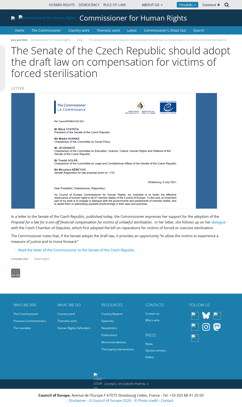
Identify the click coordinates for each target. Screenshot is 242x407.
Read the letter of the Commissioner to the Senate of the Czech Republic (76, 250)
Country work (78, 30)
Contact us (152, 314)
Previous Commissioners (29, 321)
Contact (167, 400)
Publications (109, 335)
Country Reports (112, 314)
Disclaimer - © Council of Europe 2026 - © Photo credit (114, 400)
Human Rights (62, 4)
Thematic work (108, 30)
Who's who (152, 320)
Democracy (89, 4)
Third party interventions (117, 349)
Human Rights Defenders (74, 328)
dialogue (218, 222)
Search (198, 30)
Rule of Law (114, 4)
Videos (149, 357)
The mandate (22, 328)
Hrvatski (186, 4)
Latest (132, 30)
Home (19, 30)
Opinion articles (155, 350)
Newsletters (109, 328)
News (149, 344)
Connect (209, 4)
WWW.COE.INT (23, 5)
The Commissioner (46, 30)
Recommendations (113, 342)
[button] (121, 384)
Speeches (107, 321)
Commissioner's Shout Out (165, 30)
